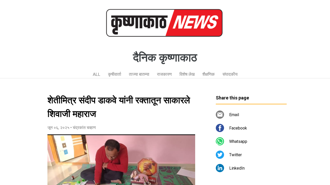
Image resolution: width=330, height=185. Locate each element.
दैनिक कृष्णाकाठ (165, 57)
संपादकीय (229, 74)
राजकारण (164, 74)
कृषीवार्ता (114, 74)
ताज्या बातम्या (139, 74)
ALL (96, 74)
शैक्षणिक (208, 74)
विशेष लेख (187, 74)
